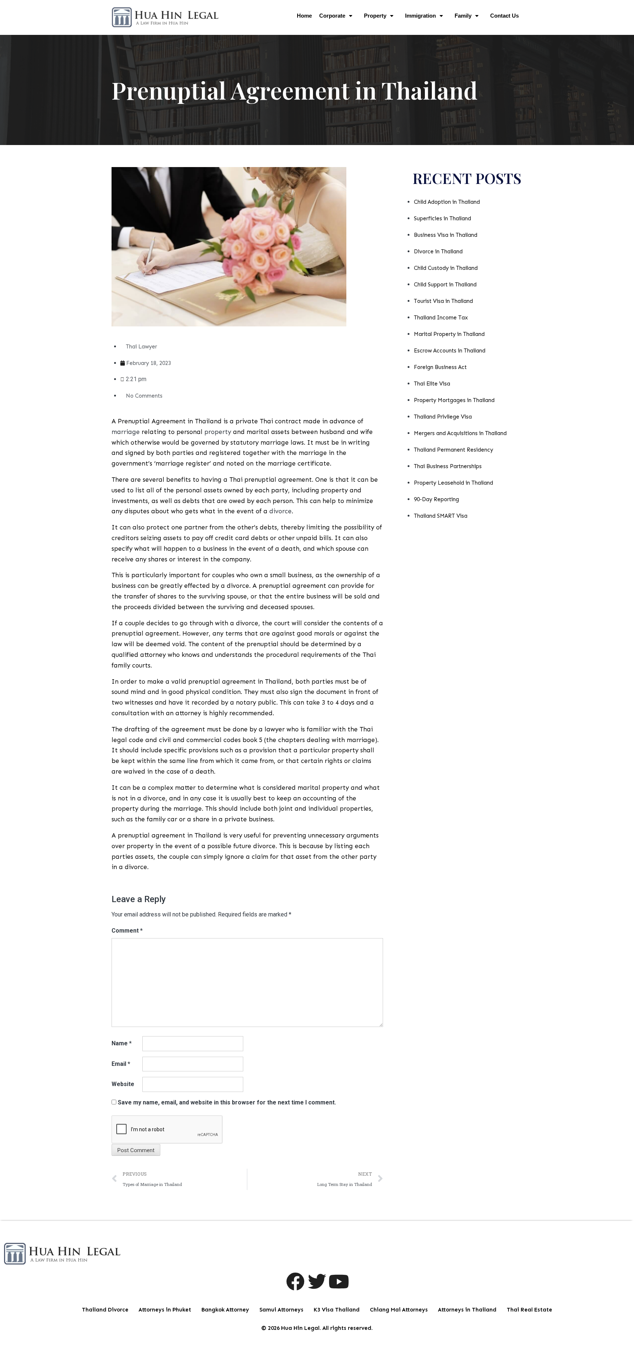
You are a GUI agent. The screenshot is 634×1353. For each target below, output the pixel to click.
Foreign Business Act (440, 367)
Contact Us (504, 15)
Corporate (332, 15)
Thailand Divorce (105, 1309)
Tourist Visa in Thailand (443, 301)
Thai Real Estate (529, 1309)
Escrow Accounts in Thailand (449, 350)
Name (122, 1043)
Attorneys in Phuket (165, 1309)
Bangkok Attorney (225, 1309)
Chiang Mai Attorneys (399, 1309)
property (217, 431)
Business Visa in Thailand (445, 235)
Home (304, 15)
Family (463, 15)
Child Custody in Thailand (446, 268)
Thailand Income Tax (441, 317)
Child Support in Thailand (445, 284)
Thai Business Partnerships (448, 466)
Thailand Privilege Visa (443, 416)
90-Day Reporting (436, 499)
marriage (126, 431)
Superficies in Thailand (442, 218)
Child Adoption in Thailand (447, 202)
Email (121, 1063)
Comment (127, 930)
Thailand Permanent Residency (453, 449)
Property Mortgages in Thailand (454, 400)
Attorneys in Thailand (467, 1309)
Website (123, 1084)
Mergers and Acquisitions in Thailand (460, 433)
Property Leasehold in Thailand (453, 483)
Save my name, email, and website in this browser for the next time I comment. (227, 1102)
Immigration (420, 15)
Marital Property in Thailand (449, 334)
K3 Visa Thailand (337, 1309)
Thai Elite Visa (432, 383)
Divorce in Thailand (438, 251)
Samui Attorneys (281, 1309)
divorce (280, 511)
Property (375, 15)
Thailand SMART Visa (440, 516)
